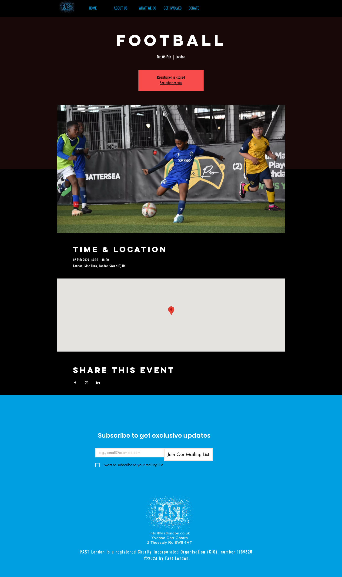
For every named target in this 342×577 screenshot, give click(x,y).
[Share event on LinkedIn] (98, 382)
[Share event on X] (86, 382)
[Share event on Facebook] (75, 382)
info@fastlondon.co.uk (170, 533)
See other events (171, 83)
